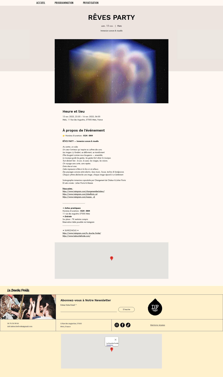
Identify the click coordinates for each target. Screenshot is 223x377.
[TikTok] (128, 325)
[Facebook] (122, 325)
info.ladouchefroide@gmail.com (19, 327)
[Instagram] (117, 325)
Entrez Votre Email (68, 305)
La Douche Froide (18, 290)
